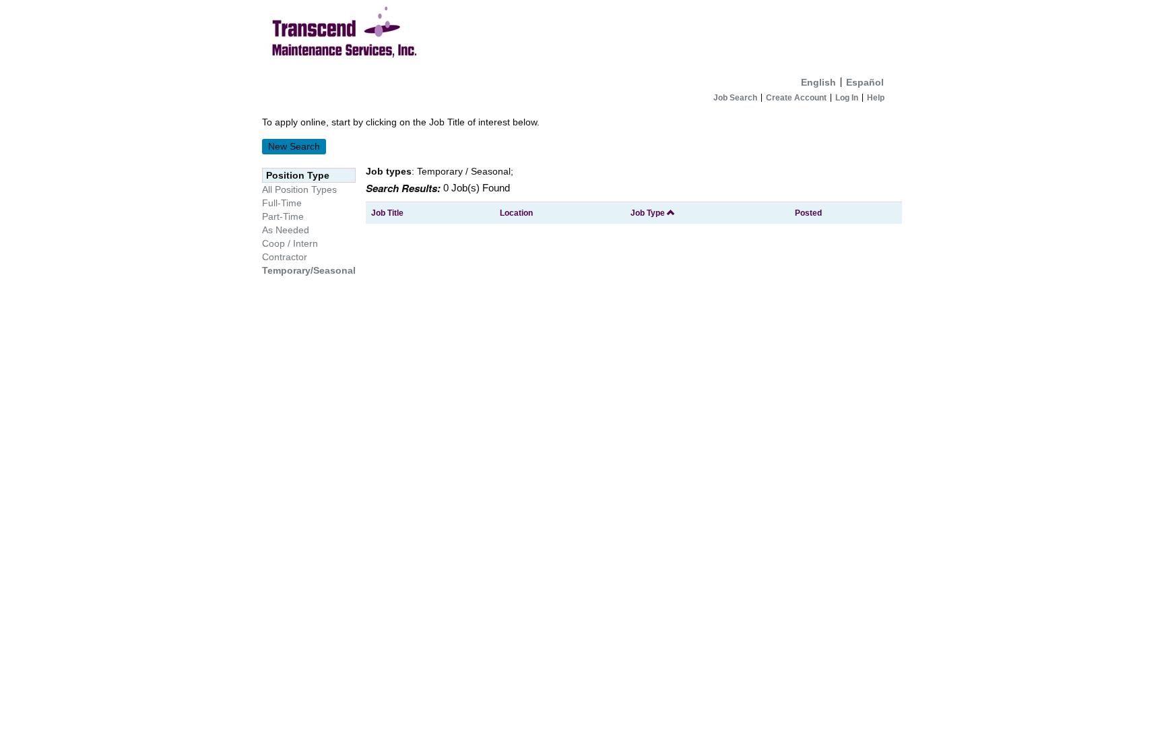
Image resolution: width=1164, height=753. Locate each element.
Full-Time (282, 203)
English (818, 82)
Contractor (284, 256)
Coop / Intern (290, 243)
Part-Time (283, 216)
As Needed (285, 229)
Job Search (735, 97)
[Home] (582, 35)
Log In (846, 97)
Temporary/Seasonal (309, 270)
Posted (808, 212)
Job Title (387, 212)
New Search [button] (294, 146)
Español (865, 82)
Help (875, 97)
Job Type (648, 212)
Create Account (796, 97)
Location (516, 212)
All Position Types (299, 189)
